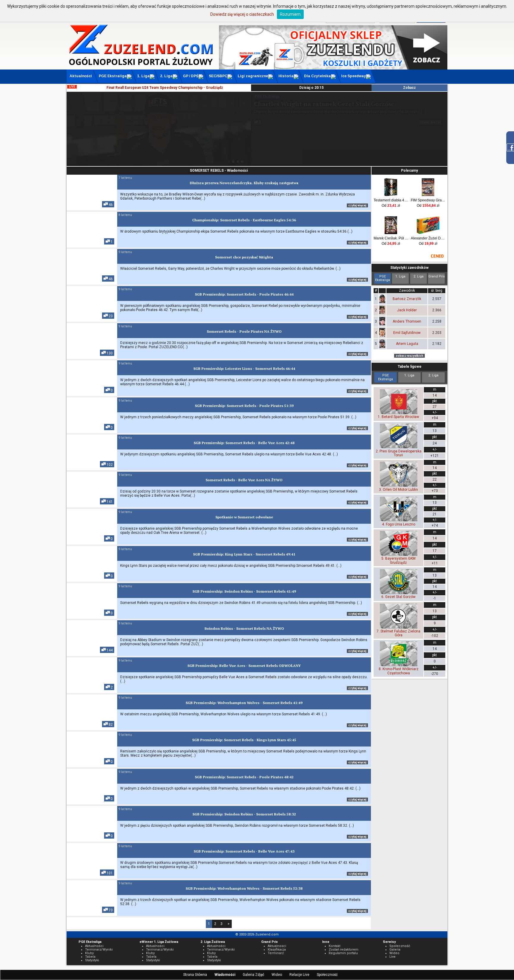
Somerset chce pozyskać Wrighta (244, 257)
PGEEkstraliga (382, 278)
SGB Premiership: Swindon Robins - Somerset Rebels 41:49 (244, 591)
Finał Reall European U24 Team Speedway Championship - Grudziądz (164, 88)
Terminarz (276, 953)
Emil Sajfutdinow (407, 333)
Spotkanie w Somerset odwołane (244, 517)
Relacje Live (299, 975)
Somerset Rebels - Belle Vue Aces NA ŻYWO (244, 480)
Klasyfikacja (277, 949)
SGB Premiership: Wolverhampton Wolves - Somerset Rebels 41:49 (244, 702)
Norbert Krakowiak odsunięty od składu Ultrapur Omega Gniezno (337, 108)
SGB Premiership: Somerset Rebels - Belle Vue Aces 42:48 (244, 443)
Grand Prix (436, 276)
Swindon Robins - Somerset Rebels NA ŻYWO (244, 628)
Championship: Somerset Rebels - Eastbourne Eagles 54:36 (244, 220)
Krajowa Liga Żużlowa (273, 96)
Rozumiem (290, 14)
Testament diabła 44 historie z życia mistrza (391, 200)
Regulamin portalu (343, 953)
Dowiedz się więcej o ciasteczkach (242, 14)
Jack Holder (407, 310)
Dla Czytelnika (317, 76)
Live (392, 957)
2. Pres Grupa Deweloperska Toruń (398, 453)
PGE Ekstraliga (113, 76)
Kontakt (334, 946)
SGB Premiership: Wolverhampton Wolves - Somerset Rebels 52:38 (244, 888)
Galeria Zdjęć (253, 975)
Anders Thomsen (407, 321)
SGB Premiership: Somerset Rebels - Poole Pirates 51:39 (244, 405)
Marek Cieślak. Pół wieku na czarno (391, 238)
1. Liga (143, 76)
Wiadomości (224, 975)
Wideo (277, 975)
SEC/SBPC (218, 76)
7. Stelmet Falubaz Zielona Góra (398, 633)
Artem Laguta (407, 344)
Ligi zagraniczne (253, 76)
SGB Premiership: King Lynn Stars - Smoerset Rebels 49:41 (244, 554)
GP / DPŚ (190, 76)
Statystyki (92, 960)
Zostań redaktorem (343, 949)
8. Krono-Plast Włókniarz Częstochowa (399, 671)
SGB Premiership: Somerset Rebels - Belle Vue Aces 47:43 (244, 851)
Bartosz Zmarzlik (407, 299)
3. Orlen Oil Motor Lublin (398, 489)
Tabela (90, 957)
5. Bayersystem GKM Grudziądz (398, 560)
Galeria (394, 949)
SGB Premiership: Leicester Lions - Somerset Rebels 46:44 (244, 368)
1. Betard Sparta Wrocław (398, 417)
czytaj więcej (430, 140)
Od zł (391, 205)
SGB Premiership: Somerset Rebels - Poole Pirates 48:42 (244, 777)
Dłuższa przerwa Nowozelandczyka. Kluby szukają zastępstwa (244, 183)
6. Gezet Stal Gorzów (398, 597)
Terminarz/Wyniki (99, 949)
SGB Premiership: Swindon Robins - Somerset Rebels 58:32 (244, 814)
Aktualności (81, 76)
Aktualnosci (277, 946)
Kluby (89, 953)
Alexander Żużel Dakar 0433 (428, 238)
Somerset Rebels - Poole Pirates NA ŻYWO (244, 331)
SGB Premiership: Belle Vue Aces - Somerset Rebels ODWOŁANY (244, 665)
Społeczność (327, 975)
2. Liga (166, 76)
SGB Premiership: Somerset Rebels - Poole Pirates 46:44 (244, 294)
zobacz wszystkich (409, 355)
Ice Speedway (353, 76)
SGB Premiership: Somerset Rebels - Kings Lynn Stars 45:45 (244, 740)
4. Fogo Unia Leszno (398, 524)
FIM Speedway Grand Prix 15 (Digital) (428, 200)
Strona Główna (195, 975)
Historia (286, 76)
